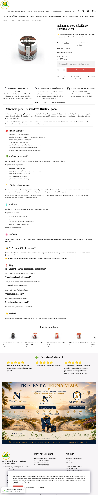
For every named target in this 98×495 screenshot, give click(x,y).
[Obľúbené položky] (83, 11)
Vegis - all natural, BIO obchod (16, 11)
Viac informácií (25, 483)
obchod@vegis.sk (76, 471)
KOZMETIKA (23, 16)
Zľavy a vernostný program (54, 11)
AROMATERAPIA (55, 16)
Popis (36, 103)
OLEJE (65, 16)
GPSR (45, 103)
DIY (81, 16)
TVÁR (14, 20)
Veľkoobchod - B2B (69, 11)
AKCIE (92, 16)
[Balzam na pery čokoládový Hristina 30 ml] (28, 48)
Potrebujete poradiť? (58, 103)
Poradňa (29, 11)
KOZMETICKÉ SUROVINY (38, 16)
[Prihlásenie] (88, 11)
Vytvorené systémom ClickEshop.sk (49, 494)
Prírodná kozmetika (23, 20)
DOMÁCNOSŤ (74, 16)
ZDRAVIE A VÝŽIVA (10, 16)
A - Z (86, 16)
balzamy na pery (36, 20)
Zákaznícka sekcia (39, 11)
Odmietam (41, 487)
